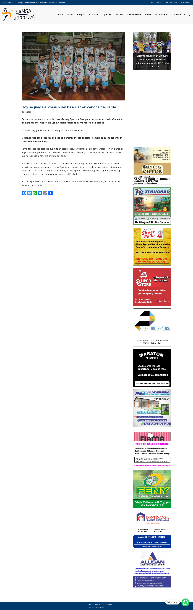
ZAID (102, 607)
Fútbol (70, 14)
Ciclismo (118, 14)
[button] (185, 602)
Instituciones (161, 14)
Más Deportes (179, 14)
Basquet (81, 14)
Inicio (60, 14)
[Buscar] (189, 15)
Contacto (187, 3)
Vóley (148, 14)
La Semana (158, 3)
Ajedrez (107, 14)
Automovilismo (134, 14)
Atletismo (94, 14)
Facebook (173, 3)
